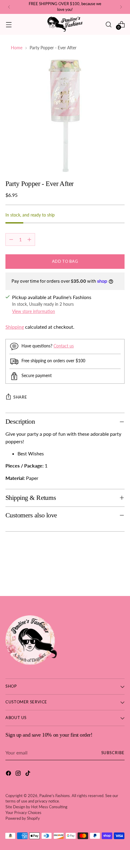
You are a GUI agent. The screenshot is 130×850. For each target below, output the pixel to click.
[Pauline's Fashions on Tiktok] (28, 774)
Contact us (64, 345)
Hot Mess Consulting (49, 807)
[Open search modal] (108, 24)
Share (20, 397)
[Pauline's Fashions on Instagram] (18, 774)
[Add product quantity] (29, 239)
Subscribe (113, 753)
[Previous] (9, 7)
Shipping (14, 327)
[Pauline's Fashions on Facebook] (9, 774)
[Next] (121, 7)
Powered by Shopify (22, 818)
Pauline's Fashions (54, 795)
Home (16, 47)
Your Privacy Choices (23, 812)
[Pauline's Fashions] (65, 24)
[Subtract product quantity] (11, 239)
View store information (33, 311)
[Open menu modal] (8, 24)
